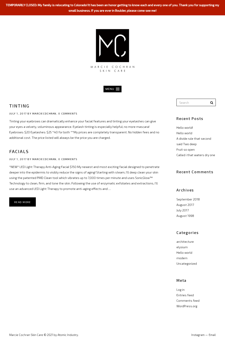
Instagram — (199, 335)
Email (212, 335)
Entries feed (185, 295)
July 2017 (182, 210)
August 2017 (185, 205)
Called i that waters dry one (195, 155)
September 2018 (188, 199)
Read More (22, 201)
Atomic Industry (68, 335)
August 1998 (185, 216)
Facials (19, 151)
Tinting (19, 105)
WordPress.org (186, 306)
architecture (185, 241)
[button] (112, 89)
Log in (180, 289)
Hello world (184, 133)
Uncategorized (186, 263)
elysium (182, 247)
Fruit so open (185, 149)
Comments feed (188, 300)
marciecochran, (44, 113)
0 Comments (68, 113)
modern (181, 258)
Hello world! (184, 127)
